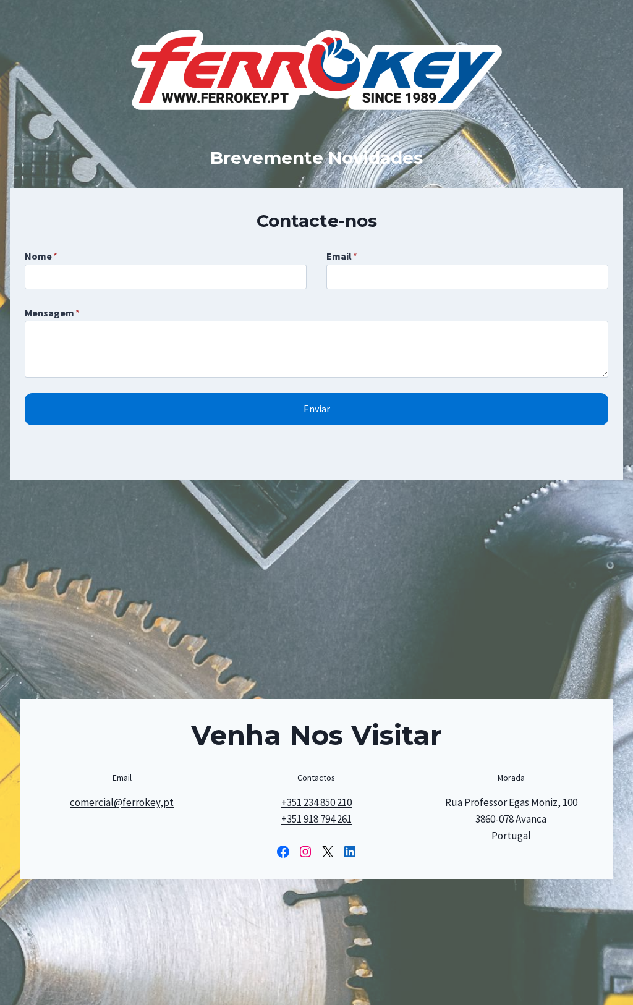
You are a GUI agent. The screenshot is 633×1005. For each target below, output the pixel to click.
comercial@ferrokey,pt (122, 802)
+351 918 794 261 (316, 819)
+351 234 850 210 (316, 802)
